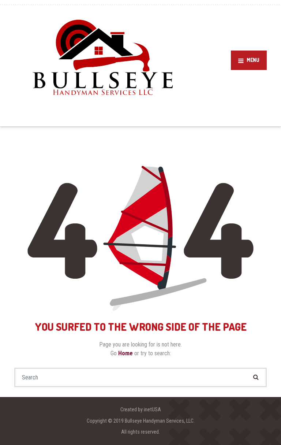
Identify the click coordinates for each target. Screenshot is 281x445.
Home (126, 353)
